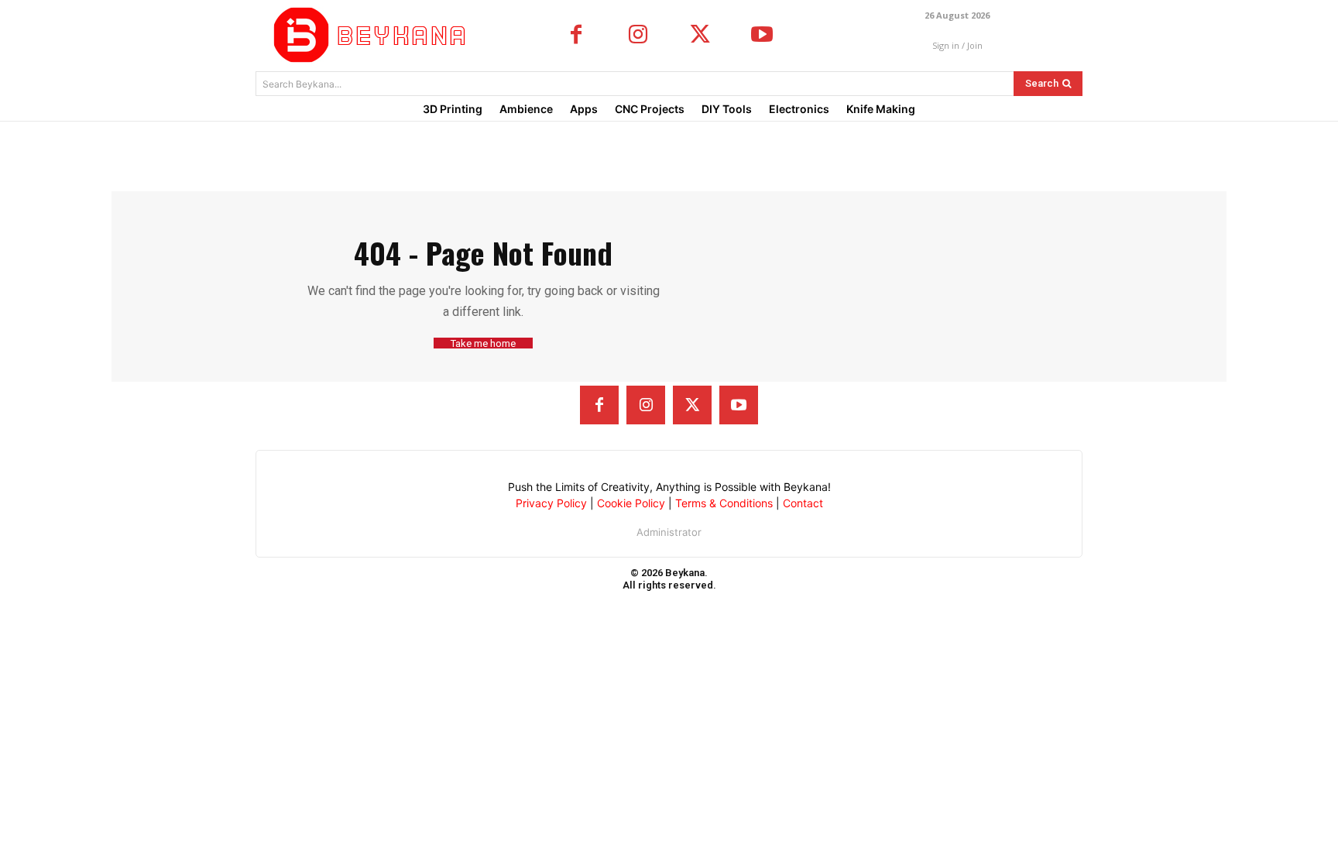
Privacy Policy (551, 503)
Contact (803, 503)
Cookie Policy (631, 503)
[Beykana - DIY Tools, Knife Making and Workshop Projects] (373, 35)
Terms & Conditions (724, 503)
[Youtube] (762, 36)
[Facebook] (576, 36)
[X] (700, 36)
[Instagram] (638, 36)
